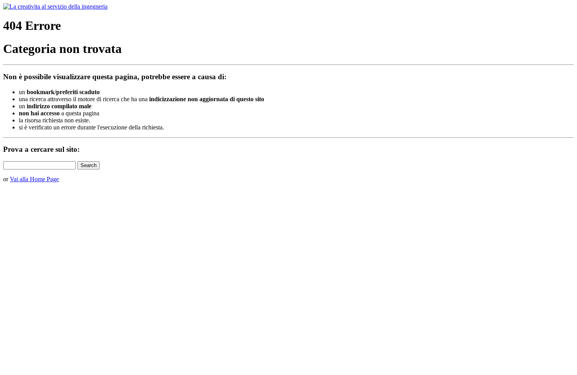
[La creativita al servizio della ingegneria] (55, 6)
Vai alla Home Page (34, 179)
